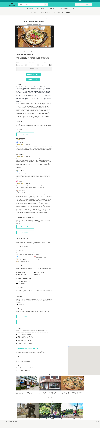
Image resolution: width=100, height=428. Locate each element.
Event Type (52, 8)
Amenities (41, 12)
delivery (32, 311)
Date (17, 62)
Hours (46, 12)
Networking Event (21, 274)
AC (19, 257)
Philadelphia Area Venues (40, 18)
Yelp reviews (25, 134)
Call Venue (33, 79)
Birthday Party (51, 18)
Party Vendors (63, 8)
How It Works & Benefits (11, 421)
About (58, 12)
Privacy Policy (13, 425)
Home (30, 18)
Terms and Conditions (5, 425)
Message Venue (33, 74)
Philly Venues (40, 8)
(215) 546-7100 (21, 283)
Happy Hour (38, 274)
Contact (63, 12)
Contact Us (23, 425)
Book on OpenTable (25, 226)
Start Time (31, 62)
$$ (40, 24)
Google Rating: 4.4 (20, 138)
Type (50, 12)
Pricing (54, 12)
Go (46, 4)
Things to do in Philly (83, 4)
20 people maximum (22, 246)
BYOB (19, 370)
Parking (31, 12)
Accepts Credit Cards (41, 257)
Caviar (25, 321)
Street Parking (21, 304)
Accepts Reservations (23, 261)
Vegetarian (38, 259)
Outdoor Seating (22, 259)
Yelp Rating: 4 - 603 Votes (22, 129)
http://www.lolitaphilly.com (24, 281)
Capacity (36, 12)
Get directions (25, 232)
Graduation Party (39, 272)
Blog (73, 8)
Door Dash (25, 316)
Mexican (29, 24)
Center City (35, 24)
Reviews (68, 12)
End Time (43, 62)
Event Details (29, 8)
